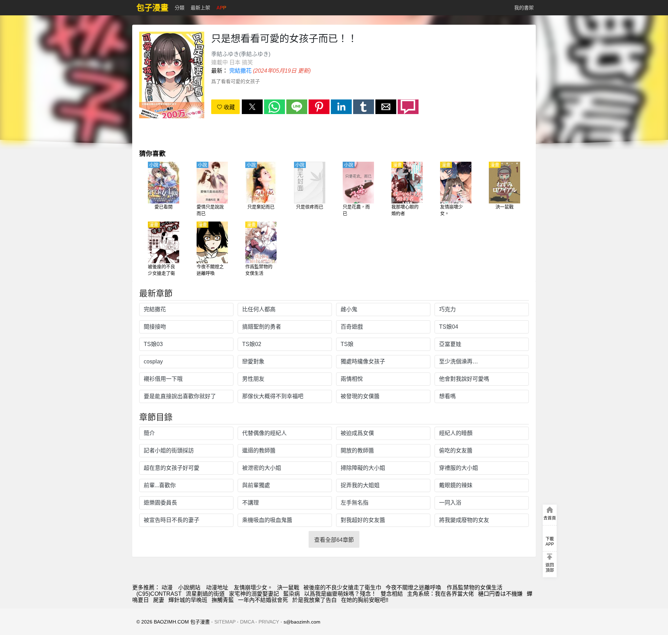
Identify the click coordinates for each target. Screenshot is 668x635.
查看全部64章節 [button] (334, 540)
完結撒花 (240, 71)
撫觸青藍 (223, 600)
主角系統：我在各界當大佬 (440, 594)
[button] (252, 106)
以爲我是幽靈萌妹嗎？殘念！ (340, 594)
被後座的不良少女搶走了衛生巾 (342, 587)
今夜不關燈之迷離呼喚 (413, 587)
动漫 (167, 587)
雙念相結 (392, 594)
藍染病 (291, 594)
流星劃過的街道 (205, 594)
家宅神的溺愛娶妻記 (254, 594)
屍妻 (158, 600)
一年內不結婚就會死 (263, 600)
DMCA (247, 622)
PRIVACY (269, 622)
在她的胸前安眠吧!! (364, 600)
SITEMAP (225, 622)
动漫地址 (217, 587)
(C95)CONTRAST (159, 594)
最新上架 (200, 7)
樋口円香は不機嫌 (500, 594)
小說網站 (189, 587)
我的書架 (524, 7)
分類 (179, 7)
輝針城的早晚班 (187, 600)
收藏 (228, 107)
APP (221, 7)
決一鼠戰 (288, 587)
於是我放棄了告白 (314, 600)
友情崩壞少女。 (253, 587)
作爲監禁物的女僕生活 (473, 587)
